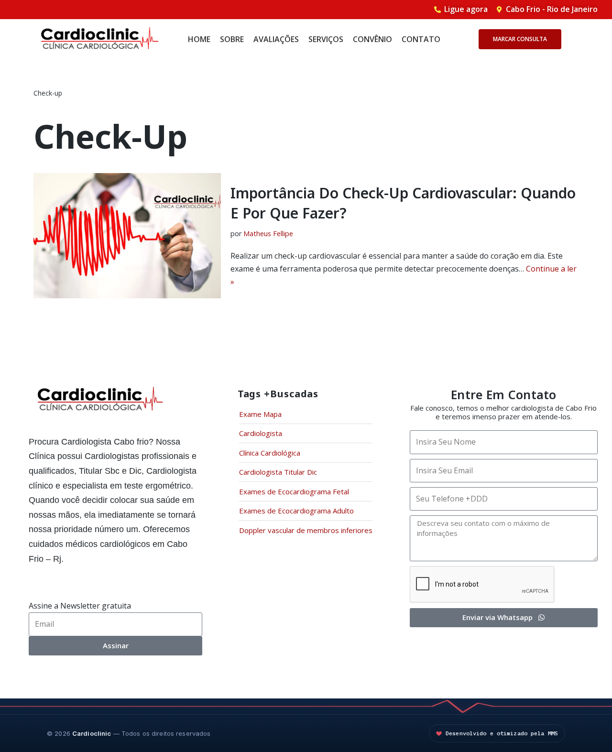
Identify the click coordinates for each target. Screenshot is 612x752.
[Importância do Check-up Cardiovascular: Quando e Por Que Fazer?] (127, 235)
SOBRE (232, 39)
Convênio (372, 39)
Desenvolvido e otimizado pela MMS (502, 733)
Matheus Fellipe (268, 233)
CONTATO (421, 39)
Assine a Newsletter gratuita (80, 605)
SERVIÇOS (325, 39)
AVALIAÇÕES (276, 39)
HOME (199, 39)
